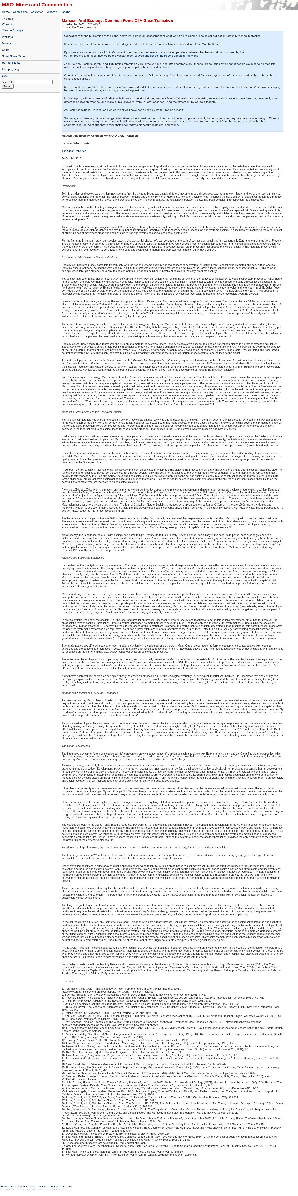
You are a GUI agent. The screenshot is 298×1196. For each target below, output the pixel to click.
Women (7, 24)
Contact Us (66, 1186)
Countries (37, 11)
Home (6, 11)
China (6, 49)
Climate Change (12, 30)
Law (4, 75)
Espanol (66, 11)
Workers (7, 36)
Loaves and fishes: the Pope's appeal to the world (166, 55)
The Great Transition (74, 150)
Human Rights (11, 62)
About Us (15, 1186)
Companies (20, 11)
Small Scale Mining (14, 56)
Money (6, 43)
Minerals (51, 11)
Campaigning (10, 69)
